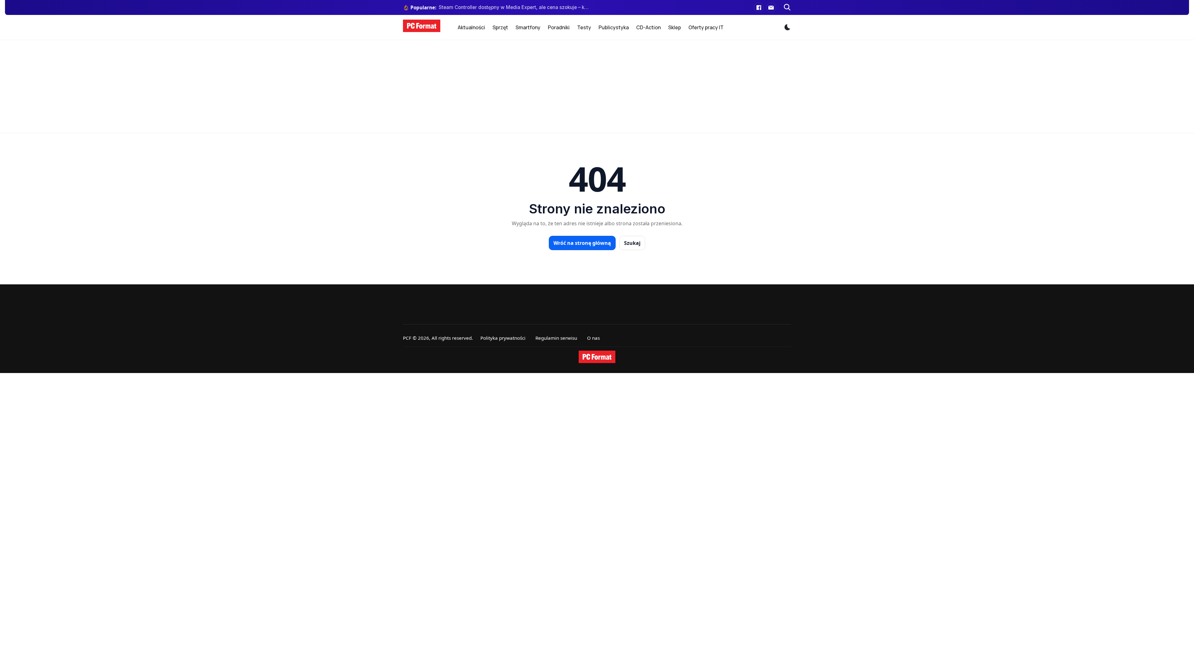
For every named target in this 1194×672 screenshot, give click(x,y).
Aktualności (471, 27)
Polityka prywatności (502, 338)
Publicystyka (614, 27)
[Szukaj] (787, 7)
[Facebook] (759, 7)
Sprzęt (500, 27)
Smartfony (528, 27)
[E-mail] (771, 7)
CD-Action (648, 27)
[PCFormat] (597, 357)
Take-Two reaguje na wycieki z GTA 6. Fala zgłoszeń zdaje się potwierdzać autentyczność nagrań (514, 7)
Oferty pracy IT (706, 27)
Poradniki (559, 27)
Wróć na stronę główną (582, 243)
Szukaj (632, 243)
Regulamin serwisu (556, 338)
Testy (584, 27)
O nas (593, 338)
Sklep (674, 27)
